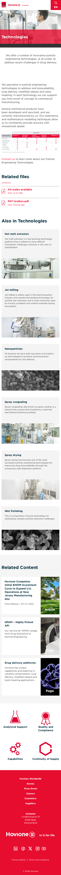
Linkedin (15, 848)
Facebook (23, 848)
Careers (30, 793)
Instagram (37, 848)
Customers (30, 798)
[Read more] (30, 275)
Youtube (44, 848)
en (56, 7)
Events (30, 783)
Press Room (30, 788)
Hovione (18, 5)
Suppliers (30, 803)
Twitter (30, 848)
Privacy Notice (18, 860)
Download (30, 190)
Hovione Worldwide (30, 778)
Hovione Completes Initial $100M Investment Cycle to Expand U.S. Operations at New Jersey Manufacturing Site (20, 590)
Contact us (8, 159)
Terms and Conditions (39, 860)
